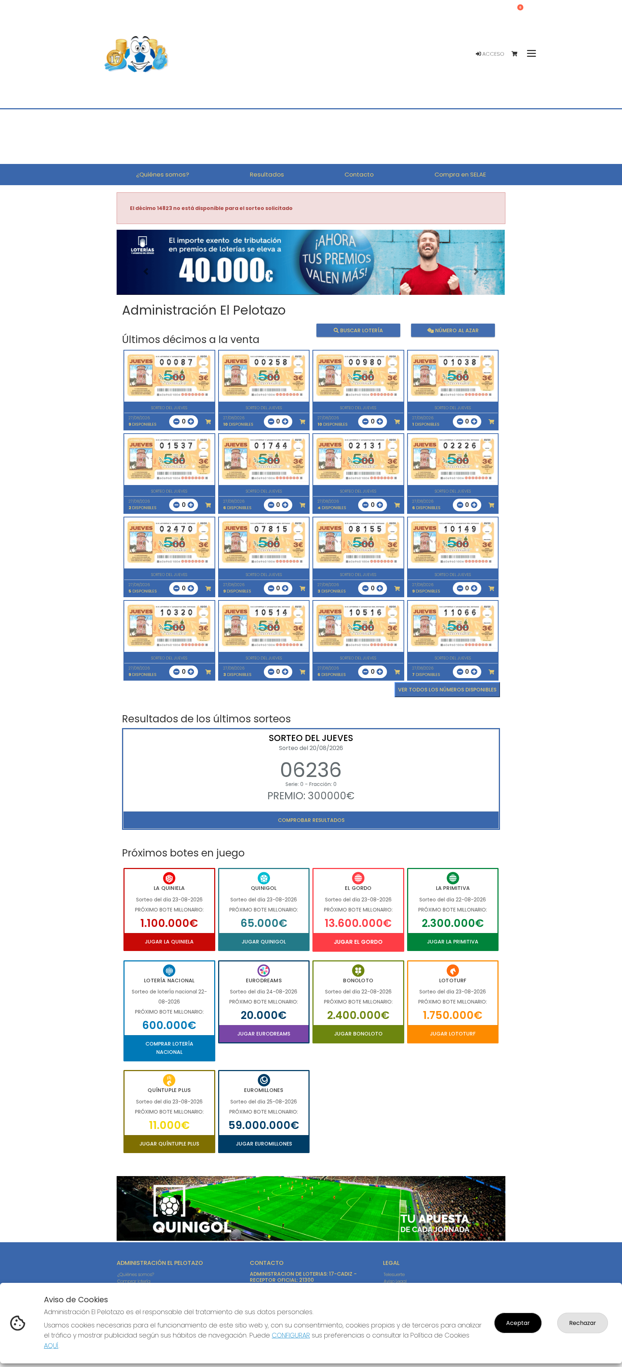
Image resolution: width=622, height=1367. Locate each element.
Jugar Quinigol (264, 941)
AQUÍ (51, 1345)
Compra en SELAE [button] (460, 174)
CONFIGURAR (291, 1335)
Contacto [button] (359, 174)
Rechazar (582, 1323)
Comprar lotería (133, 1281)
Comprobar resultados (311, 820)
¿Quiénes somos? (135, 1274)
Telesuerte (394, 1274)
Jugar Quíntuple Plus (169, 1143)
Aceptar (518, 1323)
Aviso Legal (395, 1281)
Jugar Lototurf (452, 1033)
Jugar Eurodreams (263, 1033)
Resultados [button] (267, 174)
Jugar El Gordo (358, 942)
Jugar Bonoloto (358, 1033)
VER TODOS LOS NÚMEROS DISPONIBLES (447, 689)
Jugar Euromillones (264, 1143)
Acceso (492, 54)
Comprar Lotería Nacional (169, 1047)
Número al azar (455, 330)
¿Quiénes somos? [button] (162, 174)
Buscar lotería (361, 330)
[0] (517, 54)
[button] (146, 271)
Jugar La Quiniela (169, 941)
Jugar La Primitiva (452, 941)
